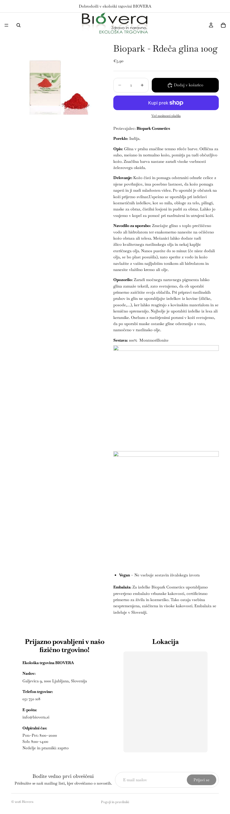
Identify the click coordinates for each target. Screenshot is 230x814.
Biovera (27, 801)
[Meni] (6, 25)
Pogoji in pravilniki (115, 802)
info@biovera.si (35, 717)
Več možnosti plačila (166, 115)
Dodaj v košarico (188, 84)
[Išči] (18, 25)
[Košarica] (223, 25)
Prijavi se (202, 779)
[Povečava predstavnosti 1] (55, 82)
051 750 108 (31, 698)
